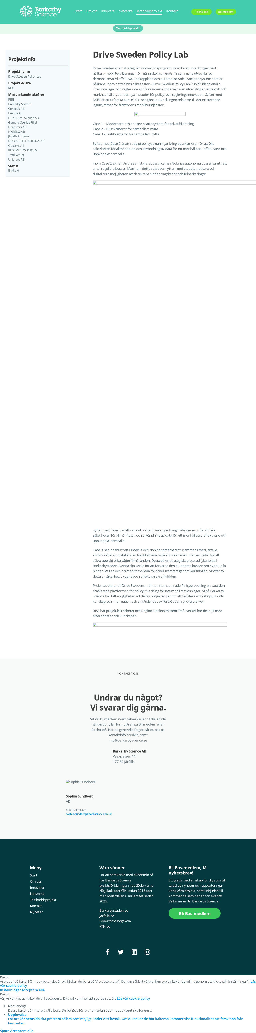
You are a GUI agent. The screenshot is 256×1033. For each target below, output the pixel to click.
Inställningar (11, 990)
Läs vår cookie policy (133, 998)
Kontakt (172, 11)
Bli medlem (225, 12)
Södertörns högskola (115, 921)
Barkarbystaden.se (113, 910)
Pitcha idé (201, 12)
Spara (5, 1030)
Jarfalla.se (106, 915)
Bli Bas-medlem (194, 913)
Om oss (91, 11)
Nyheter (36, 912)
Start (78, 11)
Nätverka (125, 11)
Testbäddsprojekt (149, 11)
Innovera (108, 11)
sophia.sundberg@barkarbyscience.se (89, 814)
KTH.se (104, 926)
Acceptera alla (33, 990)
